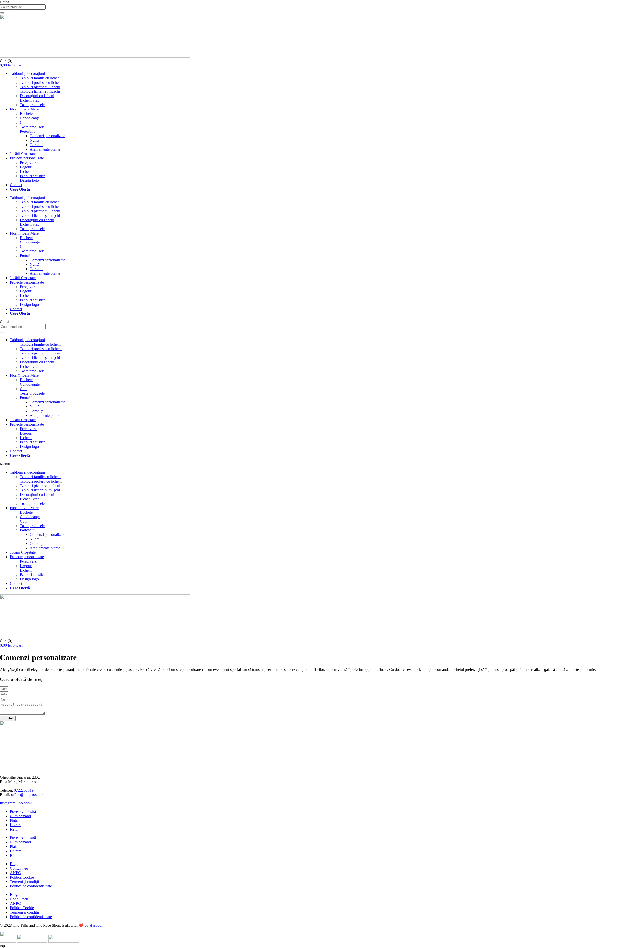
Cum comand (20, 816)
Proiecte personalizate (27, 158)
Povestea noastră (23, 811)
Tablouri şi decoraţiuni (27, 73)
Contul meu (19, 868)
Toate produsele (32, 105)
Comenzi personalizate (47, 136)
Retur (14, 829)
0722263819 (24, 790)
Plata (14, 820)
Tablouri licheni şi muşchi (40, 91)
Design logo (29, 180)
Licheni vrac (29, 100)
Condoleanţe (30, 118)
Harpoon (96, 925)
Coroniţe (36, 145)
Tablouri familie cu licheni (40, 78)
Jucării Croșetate (23, 154)
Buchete (26, 113)
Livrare (15, 825)
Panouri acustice (32, 176)
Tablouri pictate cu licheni (40, 87)
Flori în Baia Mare (24, 109)
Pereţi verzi (28, 162)
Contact (16, 185)
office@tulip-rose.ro (27, 795)
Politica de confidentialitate (31, 886)
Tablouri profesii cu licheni (41, 82)
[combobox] (23, 7)
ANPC (15, 873)
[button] (316, 464)
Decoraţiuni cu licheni (37, 96)
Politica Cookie (22, 877)
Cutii (23, 122)
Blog (14, 864)
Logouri (26, 167)
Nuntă (34, 140)
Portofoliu (27, 131)
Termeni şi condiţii (24, 882)
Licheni (26, 171)
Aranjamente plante (45, 149)
